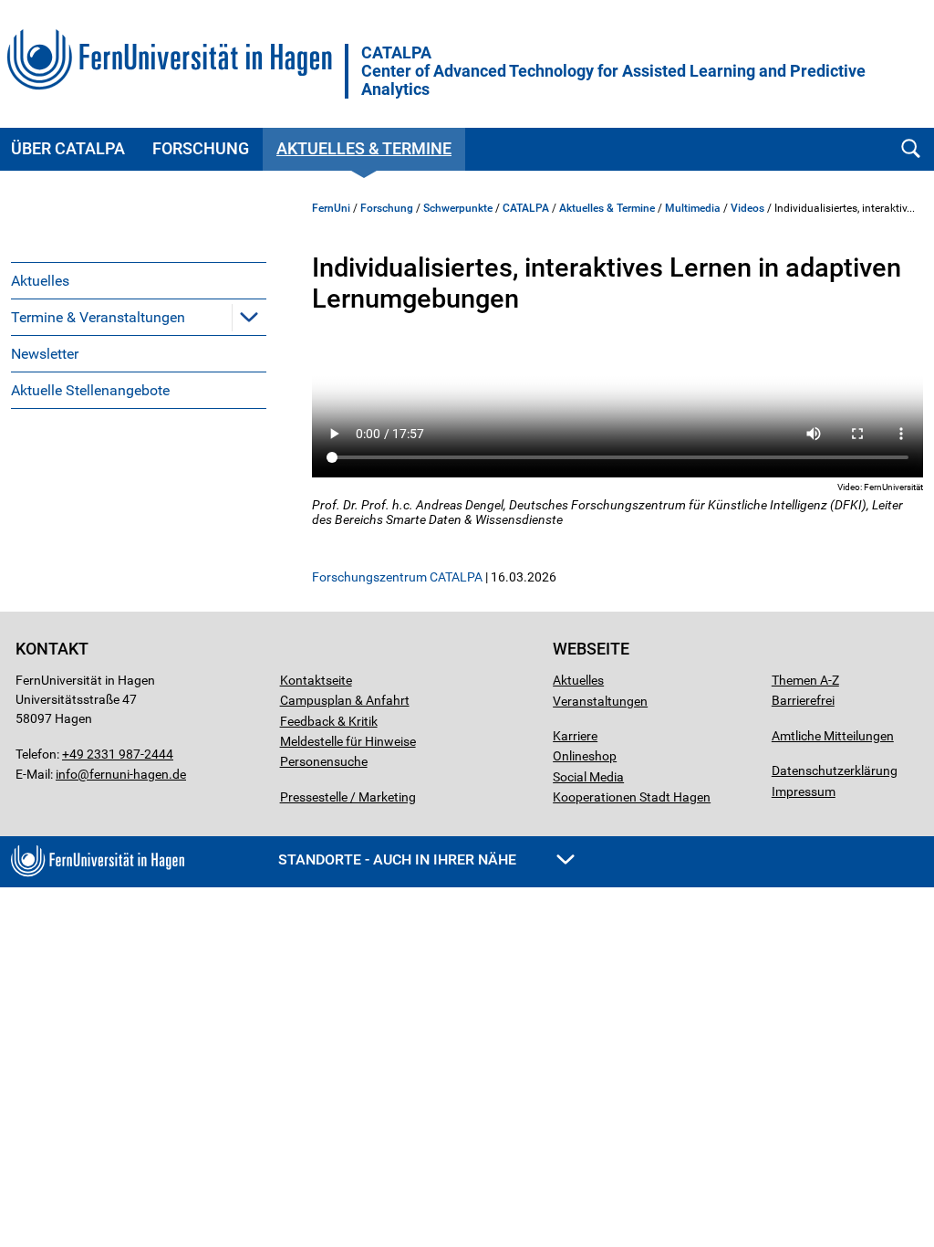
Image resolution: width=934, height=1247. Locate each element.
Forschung (200, 148)
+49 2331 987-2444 (117, 754)
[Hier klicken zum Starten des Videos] (617, 409)
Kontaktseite (316, 680)
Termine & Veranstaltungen (98, 317)
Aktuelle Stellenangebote (90, 390)
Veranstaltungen (600, 701)
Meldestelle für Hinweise (348, 741)
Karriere (575, 735)
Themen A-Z (805, 680)
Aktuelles (40, 280)
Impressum (803, 791)
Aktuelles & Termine (363, 148)
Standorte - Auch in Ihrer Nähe (399, 859)
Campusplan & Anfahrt (345, 700)
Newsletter (44, 353)
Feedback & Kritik (329, 721)
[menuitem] (138, 280)
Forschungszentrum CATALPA (397, 577)
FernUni (331, 208)
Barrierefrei (803, 700)
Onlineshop (585, 756)
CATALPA (613, 71)
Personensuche (324, 761)
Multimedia (693, 208)
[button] (249, 316)
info (67, 774)
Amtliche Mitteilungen (833, 735)
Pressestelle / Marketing (348, 797)
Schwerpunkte (458, 208)
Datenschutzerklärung (835, 770)
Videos (747, 208)
